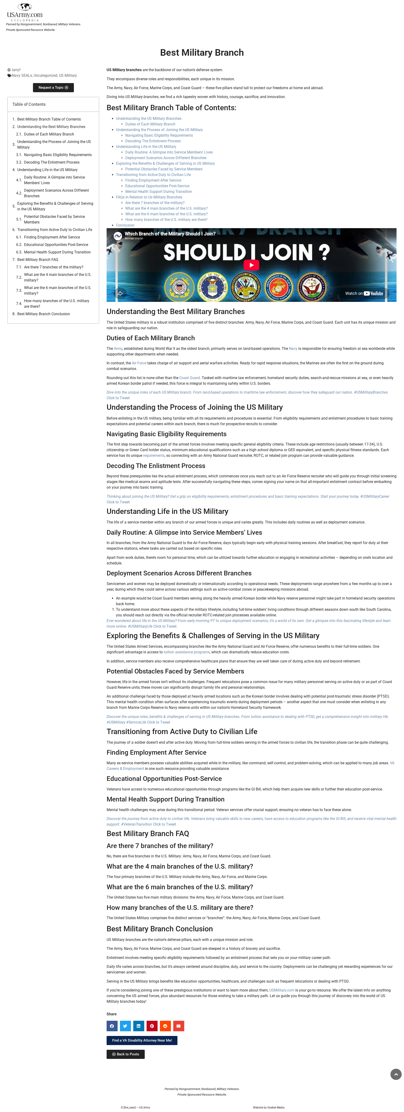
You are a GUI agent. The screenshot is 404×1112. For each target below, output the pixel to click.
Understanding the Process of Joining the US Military (54, 144)
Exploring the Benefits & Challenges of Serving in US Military (165, 163)
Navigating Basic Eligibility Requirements (58, 155)
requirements (154, 455)
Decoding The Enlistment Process (51, 162)
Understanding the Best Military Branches (51, 126)
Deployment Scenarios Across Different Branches (56, 193)
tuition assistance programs (187, 652)
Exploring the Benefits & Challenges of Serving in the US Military (55, 206)
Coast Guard (189, 378)
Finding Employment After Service (52, 237)
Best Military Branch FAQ (37, 259)
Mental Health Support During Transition (57, 252)
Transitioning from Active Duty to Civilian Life (54, 229)
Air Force (139, 363)
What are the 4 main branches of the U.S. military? (57, 277)
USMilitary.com (281, 990)
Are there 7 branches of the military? (53, 267)
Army (118, 348)
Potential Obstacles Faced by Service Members (54, 219)
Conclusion (125, 225)
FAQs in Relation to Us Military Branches (149, 197)
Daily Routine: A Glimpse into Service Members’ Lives (54, 180)
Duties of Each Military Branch (49, 134)
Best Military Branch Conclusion (43, 314)
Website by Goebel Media (269, 1107)
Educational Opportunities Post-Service (56, 244)
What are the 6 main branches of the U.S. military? (57, 290)
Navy (293, 348)
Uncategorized (45, 75)
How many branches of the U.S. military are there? (56, 304)
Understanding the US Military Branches (148, 118)
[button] (112, 1026)
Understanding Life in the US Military (47, 170)
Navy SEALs (22, 75)
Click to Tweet (118, 398)
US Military (68, 75)
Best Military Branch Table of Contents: (49, 119)
